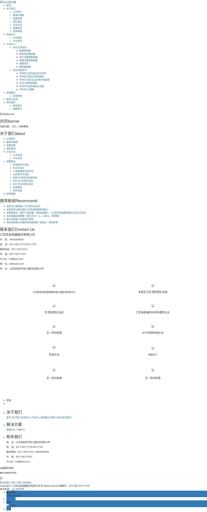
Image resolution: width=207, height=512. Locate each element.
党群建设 (17, 27)
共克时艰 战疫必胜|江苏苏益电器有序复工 (27, 209)
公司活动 (17, 154)
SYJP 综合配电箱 (28, 82)
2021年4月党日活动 (23, 183)
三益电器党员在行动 (23, 171)
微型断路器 (25, 66)
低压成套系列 (20, 69)
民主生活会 (18, 167)
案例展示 (11, 92)
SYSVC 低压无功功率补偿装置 (34, 79)
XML (19, 482)
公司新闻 (17, 37)
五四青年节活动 (21, 174)
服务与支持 (12, 99)
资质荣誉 (17, 31)
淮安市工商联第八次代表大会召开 (23, 206)
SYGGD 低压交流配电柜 (31, 76)
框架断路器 (25, 50)
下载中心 (20, 429)
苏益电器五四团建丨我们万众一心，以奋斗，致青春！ (33, 215)
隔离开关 (23, 63)
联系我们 (11, 102)
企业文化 (17, 24)
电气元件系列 (20, 47)
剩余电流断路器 (27, 53)
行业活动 (17, 158)
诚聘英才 (17, 108)
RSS (13, 482)
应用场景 (17, 95)
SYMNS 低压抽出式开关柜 (32, 73)
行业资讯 (17, 40)
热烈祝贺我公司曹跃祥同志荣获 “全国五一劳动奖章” (32, 222)
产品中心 (11, 44)
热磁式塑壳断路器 (28, 60)
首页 (8, 5)
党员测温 (17, 190)
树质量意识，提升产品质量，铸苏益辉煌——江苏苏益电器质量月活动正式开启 (46, 212)
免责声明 (19, 488)
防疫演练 (17, 187)
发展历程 (17, 18)
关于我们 (11, 8)
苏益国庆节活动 (21, 164)
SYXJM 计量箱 (26, 89)
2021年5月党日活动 (23, 180)
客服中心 (11, 429)
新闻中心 (11, 34)
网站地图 (4, 482)
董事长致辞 (18, 14)
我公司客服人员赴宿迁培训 (20, 219)
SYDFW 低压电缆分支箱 (31, 86)
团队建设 (17, 21)
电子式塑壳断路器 (28, 57)
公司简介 (17, 11)
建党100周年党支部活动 (25, 177)
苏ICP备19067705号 (79, 485)
